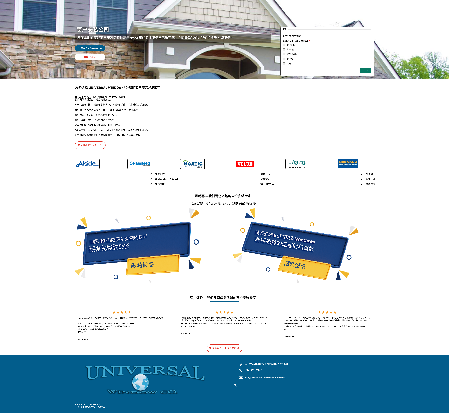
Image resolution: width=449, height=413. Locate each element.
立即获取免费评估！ (91, 145)
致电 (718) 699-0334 (91, 48)
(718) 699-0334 (253, 369)
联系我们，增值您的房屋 (225, 348)
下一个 (365, 71)
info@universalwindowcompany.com (265, 377)
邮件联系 (91, 57)
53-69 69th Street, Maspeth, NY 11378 (266, 364)
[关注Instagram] (235, 385)
